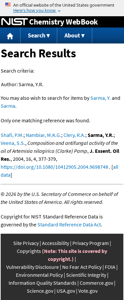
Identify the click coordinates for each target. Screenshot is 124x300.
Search (36, 35)
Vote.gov (88, 290)
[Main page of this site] (10, 36)
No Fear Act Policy (82, 267)
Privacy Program (90, 243)
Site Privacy (26, 243)
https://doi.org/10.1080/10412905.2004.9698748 (54, 166)
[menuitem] (10, 36)
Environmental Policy (39, 274)
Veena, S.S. (13, 143)
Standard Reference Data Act (69, 224)
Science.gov (40, 290)
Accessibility (55, 243)
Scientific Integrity (86, 274)
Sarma (8, 105)
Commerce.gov (96, 282)
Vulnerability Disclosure (32, 267)
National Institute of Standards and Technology (14, 22)
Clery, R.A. (74, 135)
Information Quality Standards (42, 282)
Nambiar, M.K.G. (43, 135)
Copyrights (29, 251)
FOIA (110, 267)
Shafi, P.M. (12, 135)
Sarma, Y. (100, 97)
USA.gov (66, 290)
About (72, 35)
